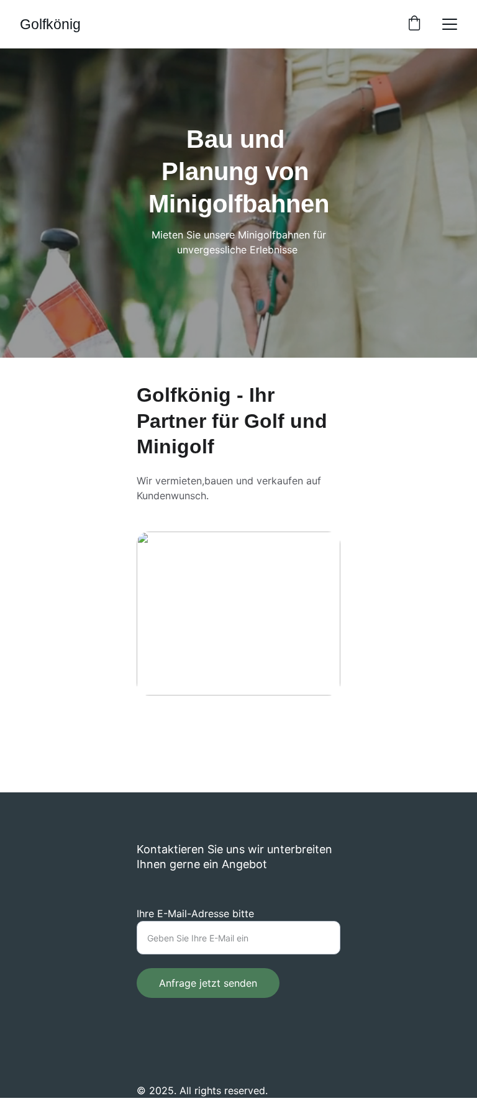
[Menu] (449, 24)
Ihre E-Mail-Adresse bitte (195, 913)
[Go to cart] (414, 24)
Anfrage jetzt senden (208, 983)
